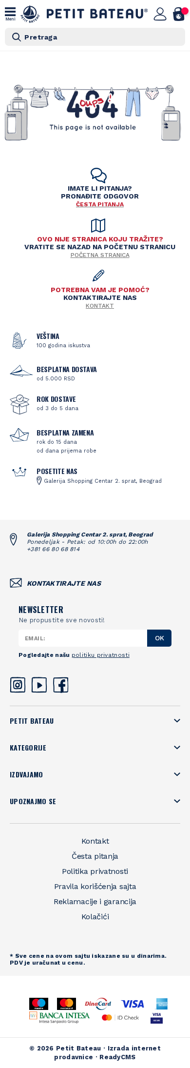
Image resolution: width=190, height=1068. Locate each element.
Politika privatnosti (95, 871)
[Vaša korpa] (179, 14)
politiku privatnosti (101, 655)
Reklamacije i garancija (95, 901)
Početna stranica (100, 255)
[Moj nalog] (160, 14)
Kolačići (95, 916)
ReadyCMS (117, 1057)
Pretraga (40, 37)
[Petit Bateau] (84, 14)
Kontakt (100, 305)
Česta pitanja (95, 856)
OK (159, 638)
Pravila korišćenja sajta (95, 886)
